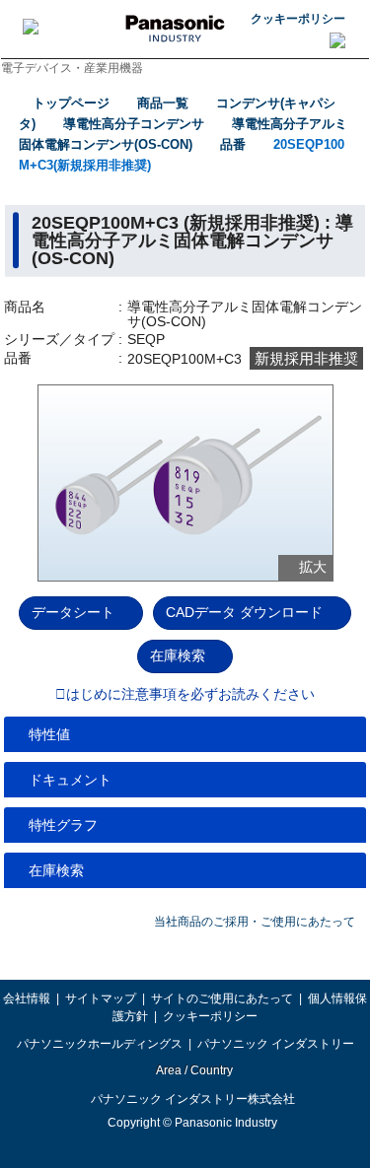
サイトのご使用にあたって (222, 998)
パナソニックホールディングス (100, 1044)
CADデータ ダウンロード (244, 612)
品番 (233, 144)
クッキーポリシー (298, 19)
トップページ (71, 103)
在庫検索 (177, 655)
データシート (73, 612)
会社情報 (26, 998)
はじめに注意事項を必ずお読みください (190, 695)
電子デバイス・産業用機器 (72, 68)
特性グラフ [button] (63, 825)
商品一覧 (162, 103)
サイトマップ (100, 998)
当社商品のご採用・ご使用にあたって (254, 921)
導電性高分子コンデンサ (133, 123)
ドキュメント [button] (70, 780)
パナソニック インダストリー (275, 1044)
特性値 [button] (49, 734)
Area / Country (193, 1070)
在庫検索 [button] (56, 870)
